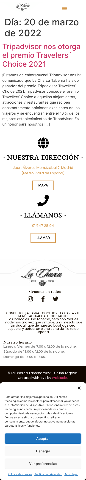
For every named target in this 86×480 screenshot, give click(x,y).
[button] (79, 388)
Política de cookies (20, 474)
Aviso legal (71, 474)
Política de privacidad (48, 474)
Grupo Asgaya (65, 373)
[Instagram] (30, 299)
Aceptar (43, 438)
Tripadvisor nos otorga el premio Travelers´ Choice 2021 (41, 55)
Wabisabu (60, 377)
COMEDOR (49, 313)
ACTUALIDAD (38, 316)
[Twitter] (55, 299)
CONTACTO (59, 316)
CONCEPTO (14, 313)
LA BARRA (32, 313)
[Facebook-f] (43, 299)
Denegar (43, 451)
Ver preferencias (43, 464)
